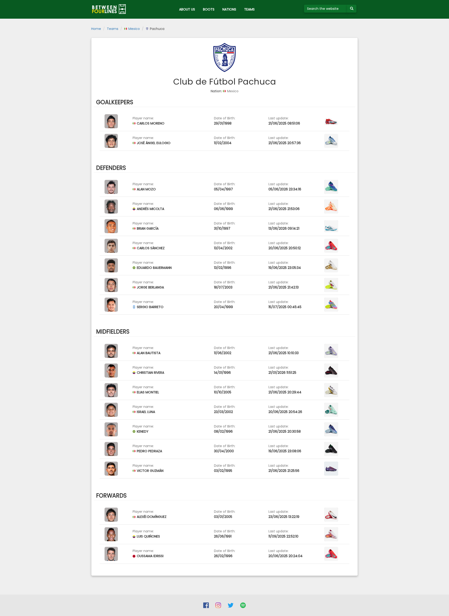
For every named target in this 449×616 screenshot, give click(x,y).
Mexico (133, 28)
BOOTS (208, 9)
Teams (112, 28)
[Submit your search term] (351, 9)
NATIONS (229, 9)
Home (96, 28)
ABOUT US (187, 9)
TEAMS (249, 9)
